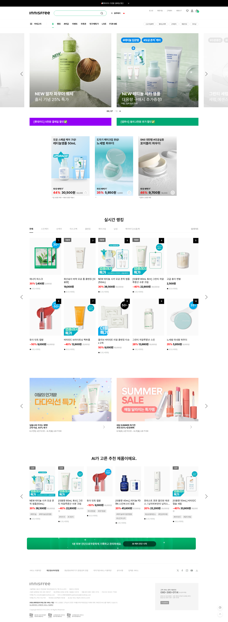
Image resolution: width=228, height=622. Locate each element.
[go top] (220, 614)
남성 (116, 229)
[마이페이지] (192, 10)
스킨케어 (44, 229)
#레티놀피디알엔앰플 (124, 514)
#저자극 (62, 517)
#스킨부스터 (121, 518)
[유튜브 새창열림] (192, 570)
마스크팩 (73, 229)
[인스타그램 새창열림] (187, 570)
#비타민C (177, 517)
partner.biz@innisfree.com (81, 595)
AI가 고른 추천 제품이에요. (114, 458)
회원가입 (160, 11)
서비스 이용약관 (35, 570)
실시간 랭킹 (114, 219)
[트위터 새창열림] (177, 570)
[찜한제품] (187, 10)
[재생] (120, 111)
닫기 (128, 3)
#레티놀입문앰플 (45, 514)
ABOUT (179, 11)
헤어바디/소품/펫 (132, 229)
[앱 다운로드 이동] (196, 570)
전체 (31, 229)
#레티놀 (33, 514)
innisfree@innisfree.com (46, 595)
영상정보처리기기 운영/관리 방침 (76, 570)
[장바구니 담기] (86, 193)
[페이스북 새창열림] (182, 570)
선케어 (59, 229)
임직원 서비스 (133, 570)
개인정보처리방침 (52, 570)
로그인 (151, 11)
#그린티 (71, 517)
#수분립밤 (91, 511)
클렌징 (88, 229)
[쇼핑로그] (220, 607)
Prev (22, 74)
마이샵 (194, 24)
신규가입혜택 (150, 24)
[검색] (101, 13)
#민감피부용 (162, 514)
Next (206, 74)
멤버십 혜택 (162, 24)
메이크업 (102, 229)
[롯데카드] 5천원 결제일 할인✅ (50, 121)
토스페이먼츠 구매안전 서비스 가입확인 (41, 605)
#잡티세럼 (187, 517)
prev (22, 297)
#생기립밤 (101, 511)
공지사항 (120, 570)
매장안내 (184, 24)
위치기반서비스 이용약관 (102, 570)
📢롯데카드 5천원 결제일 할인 (112, 3)
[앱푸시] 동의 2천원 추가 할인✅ (138, 121)
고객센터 (169, 11)
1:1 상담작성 (165, 602)
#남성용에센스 (150, 514)
